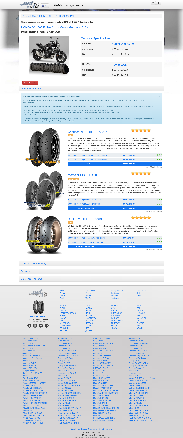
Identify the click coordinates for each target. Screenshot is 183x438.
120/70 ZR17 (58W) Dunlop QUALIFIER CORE (86, 238)
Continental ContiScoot (102, 353)
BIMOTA (114, 305)
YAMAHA (63, 330)
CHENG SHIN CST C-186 (68, 350)
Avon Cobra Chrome (66, 338)
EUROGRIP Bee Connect (103, 368)
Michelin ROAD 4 (64, 403)
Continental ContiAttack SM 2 (140, 350)
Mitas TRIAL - (98, 415)
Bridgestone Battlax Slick (103, 343)
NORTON (89, 323)
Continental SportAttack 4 (139, 355)
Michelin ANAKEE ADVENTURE (105, 393)
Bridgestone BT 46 (65, 345)
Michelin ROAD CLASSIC (32, 405)
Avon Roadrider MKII (101, 338)
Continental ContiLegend (32, 353)
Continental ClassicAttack (103, 350)
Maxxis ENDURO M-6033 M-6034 (142, 378)
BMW (139, 305)
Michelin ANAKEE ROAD (138, 393)
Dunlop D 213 (27, 360)
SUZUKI (114, 325)
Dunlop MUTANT (29, 363)
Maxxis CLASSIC (64, 378)
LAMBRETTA (90, 318)
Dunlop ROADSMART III (103, 363)
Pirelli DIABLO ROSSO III (32, 418)
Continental (141, 290)
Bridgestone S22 (28, 348)
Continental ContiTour (31, 355)
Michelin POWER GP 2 (67, 400)
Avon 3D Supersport (30, 338)
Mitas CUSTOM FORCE (138, 405)
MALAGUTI (141, 318)
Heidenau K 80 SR (100, 375)
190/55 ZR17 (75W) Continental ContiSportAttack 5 (88, 159)
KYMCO (63, 318)
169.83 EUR (130, 159)
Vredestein (115, 298)
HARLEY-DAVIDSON (68, 313)
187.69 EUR (130, 246)
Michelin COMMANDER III (32, 398)
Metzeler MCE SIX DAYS (32, 388)
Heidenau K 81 (135, 375)
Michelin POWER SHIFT (102, 400)
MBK (61, 320)
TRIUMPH (64, 328)
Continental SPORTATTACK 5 (87, 131)
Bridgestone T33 (28, 350)
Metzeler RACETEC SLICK (139, 388)
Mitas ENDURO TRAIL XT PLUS (106, 408)
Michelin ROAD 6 (135, 403)
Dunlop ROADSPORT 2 (31, 365)
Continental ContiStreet (138, 353)
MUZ (139, 320)
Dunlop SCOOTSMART (67, 365)
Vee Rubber (90, 298)
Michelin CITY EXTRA (102, 395)
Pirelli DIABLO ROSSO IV (68, 418)
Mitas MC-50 (27, 410)
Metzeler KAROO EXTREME (69, 385)
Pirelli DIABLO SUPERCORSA (140, 418)
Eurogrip (88, 293)
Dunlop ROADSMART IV (138, 363)
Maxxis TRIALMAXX (101, 383)
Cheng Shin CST (117, 290)
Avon (62, 290)
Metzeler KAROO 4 (29, 385)
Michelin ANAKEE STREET (33, 395)
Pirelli (62, 298)
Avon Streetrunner (29, 340)
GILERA (140, 310)
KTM (139, 315)
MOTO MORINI (117, 320)
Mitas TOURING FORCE (138, 413)
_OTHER (88, 330)
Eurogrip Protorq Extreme (139, 368)
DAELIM (63, 310)
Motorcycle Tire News (74, 5)
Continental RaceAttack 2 (68, 355)
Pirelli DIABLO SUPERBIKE (104, 418)
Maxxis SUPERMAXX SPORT (34, 383)
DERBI (88, 310)
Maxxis (62, 295)
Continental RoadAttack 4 (103, 355)
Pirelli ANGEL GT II (136, 415)
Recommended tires (31, 88)
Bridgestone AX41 (29, 343)
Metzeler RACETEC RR (102, 388)
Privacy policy (92, 429)
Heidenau (115, 293)
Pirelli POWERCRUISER (31, 420)
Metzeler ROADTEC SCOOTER (105, 390)
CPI (138, 308)
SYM (138, 325)
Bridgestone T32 (135, 348)
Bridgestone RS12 (136, 345)
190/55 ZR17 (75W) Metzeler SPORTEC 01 (85, 204)
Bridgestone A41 (99, 340)
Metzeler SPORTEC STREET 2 (34, 393)
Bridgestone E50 (99, 345)
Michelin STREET (65, 405)
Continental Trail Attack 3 (139, 358)
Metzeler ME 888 (64, 388)
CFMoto (114, 308)
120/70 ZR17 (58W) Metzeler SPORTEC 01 (85, 199)
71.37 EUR (129, 238)
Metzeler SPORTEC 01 (83, 174)
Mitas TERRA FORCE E (138, 410)
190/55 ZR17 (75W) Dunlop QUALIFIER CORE (86, 242)
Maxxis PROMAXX (100, 380)
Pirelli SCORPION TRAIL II (32, 423)
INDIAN (63, 315)
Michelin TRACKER (101, 405)
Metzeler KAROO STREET (103, 385)
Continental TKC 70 (65, 358)
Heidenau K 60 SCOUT (67, 373)
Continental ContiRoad (67, 353)
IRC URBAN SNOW (30, 378)
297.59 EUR (130, 208)
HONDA (42, 16)
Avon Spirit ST (134, 338)
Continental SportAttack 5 (32, 358)
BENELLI (88, 305)
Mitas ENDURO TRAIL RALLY (69, 408)
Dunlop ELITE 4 (64, 360)
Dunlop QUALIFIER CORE (85, 219)
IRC (138, 293)
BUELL (62, 308)
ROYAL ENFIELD (66, 325)
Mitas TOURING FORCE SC (33, 415)
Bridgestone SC (99, 348)
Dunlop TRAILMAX (29, 368)
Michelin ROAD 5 (100, 403)
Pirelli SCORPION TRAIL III (68, 423)
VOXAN (140, 328)
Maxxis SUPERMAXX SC (138, 380)
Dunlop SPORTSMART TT (139, 365)
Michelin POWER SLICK (138, 400)
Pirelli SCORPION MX (66, 420)
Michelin (114, 295)
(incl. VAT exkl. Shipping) (154, 167)
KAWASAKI (115, 315)
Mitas (139, 295)
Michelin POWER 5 (100, 398)
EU (45, 5)
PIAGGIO (140, 323)
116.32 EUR (130, 242)
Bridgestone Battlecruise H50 (33, 345)
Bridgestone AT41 (136, 340)
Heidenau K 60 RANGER (32, 373)
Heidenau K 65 (99, 373)
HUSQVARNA (116, 313)
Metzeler (88, 295)
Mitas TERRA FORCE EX (32, 413)
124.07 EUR (130, 199)
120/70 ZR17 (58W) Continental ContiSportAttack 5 (88, 155)
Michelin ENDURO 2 (66, 398)
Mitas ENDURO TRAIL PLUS (33, 408)
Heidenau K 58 (99, 370)
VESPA (114, 328)
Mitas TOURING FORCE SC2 (69, 415)
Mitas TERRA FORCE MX (68, 413)
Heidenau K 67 (28, 375)
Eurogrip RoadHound (30, 370)
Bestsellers (26, 271)
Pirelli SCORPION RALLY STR (140, 420)
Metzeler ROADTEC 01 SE (32, 390)
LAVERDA (115, 318)
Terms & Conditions (105, 429)
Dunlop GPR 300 (135, 360)
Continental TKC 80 (101, 358)
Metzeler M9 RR (135, 385)
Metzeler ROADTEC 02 (67, 390)
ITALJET (88, 315)
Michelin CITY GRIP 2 (137, 395)
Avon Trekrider (63, 340)
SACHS (88, 325)
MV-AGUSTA (65, 323)
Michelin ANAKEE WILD (67, 395)
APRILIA (63, 305)
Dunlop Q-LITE (64, 363)
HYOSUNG (141, 313)
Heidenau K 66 (135, 373)
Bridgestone (90, 290)
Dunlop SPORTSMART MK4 (104, 365)
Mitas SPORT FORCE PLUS (104, 410)
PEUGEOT (115, 323)
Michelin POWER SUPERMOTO (34, 403)
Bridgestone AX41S (65, 343)
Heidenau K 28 (64, 370)
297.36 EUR (130, 164)
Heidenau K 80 (64, 375)
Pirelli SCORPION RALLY (103, 420)
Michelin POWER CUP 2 (31, 400)
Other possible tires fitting (33, 263)
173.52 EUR (130, 204)
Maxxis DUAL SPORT (101, 378)
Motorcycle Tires (29, 16)
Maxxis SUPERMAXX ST (67, 383)
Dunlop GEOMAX (100, 360)
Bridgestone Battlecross (138, 343)
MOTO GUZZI (90, 320)
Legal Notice (75, 429)
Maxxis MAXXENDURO (67, 380)
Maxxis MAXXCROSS (30, 380)
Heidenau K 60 (135, 370)
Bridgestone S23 (64, 348)
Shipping (84, 429)
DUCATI (114, 310)
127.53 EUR (130, 155)
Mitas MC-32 (134, 408)
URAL (87, 328)
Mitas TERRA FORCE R (102, 413)
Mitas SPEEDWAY (65, 410)
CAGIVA (88, 308)
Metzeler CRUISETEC (137, 383)
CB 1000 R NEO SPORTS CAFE (61, 16)
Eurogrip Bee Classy (66, 368)
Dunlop (62, 293)
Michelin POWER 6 (136, 398)
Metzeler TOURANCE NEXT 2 (69, 393)
